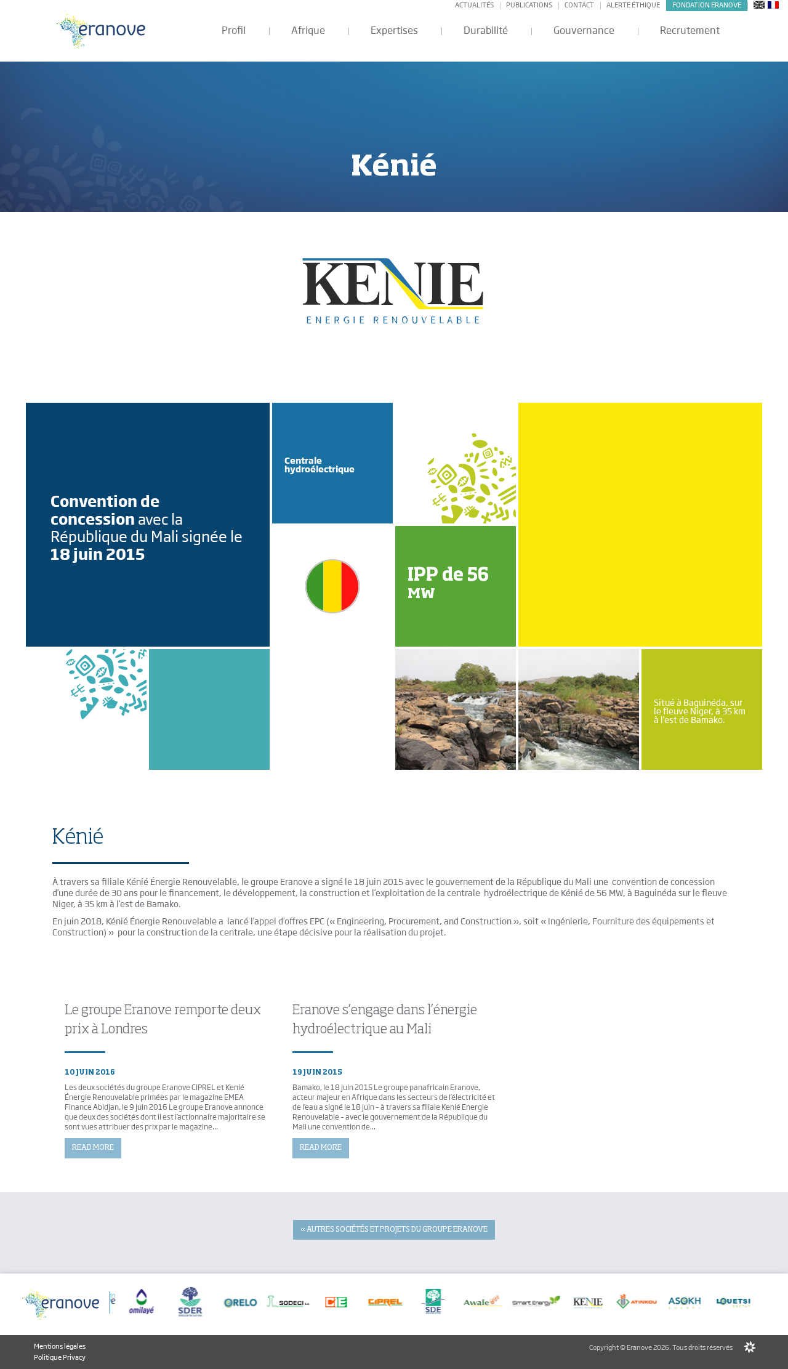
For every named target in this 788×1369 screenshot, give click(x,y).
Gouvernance (583, 30)
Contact (579, 5)
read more (93, 1148)
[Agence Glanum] (749, 1347)
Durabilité (486, 30)
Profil (234, 30)
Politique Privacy (60, 1357)
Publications (529, 5)
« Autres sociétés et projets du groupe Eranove (394, 1230)
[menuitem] (759, 4)
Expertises (394, 30)
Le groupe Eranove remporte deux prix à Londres (163, 1020)
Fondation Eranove (706, 5)
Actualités (474, 5)
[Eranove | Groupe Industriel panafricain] (101, 31)
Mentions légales (60, 1346)
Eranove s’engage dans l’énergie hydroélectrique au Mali (384, 1020)
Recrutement (690, 30)
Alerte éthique (633, 5)
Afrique (308, 30)
